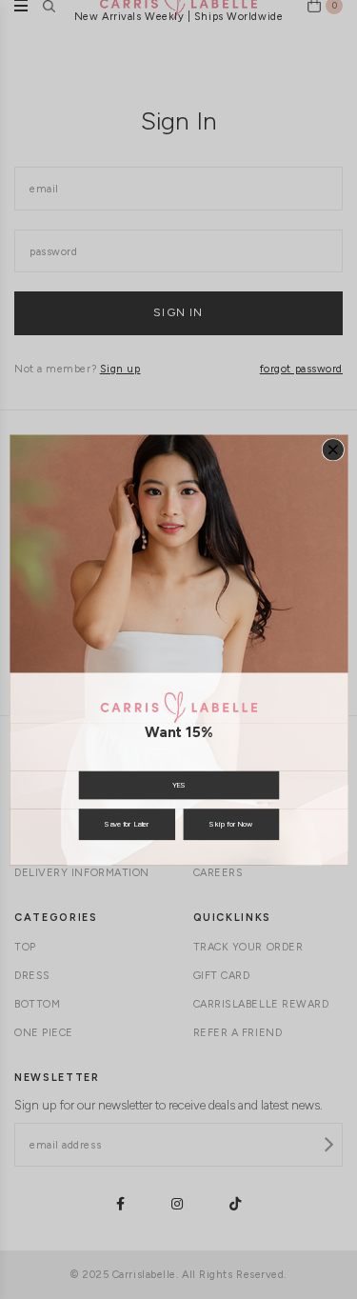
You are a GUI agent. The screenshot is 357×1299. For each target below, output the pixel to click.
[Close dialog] (333, 449)
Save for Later (126, 824)
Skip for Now (230, 824)
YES (178, 784)
